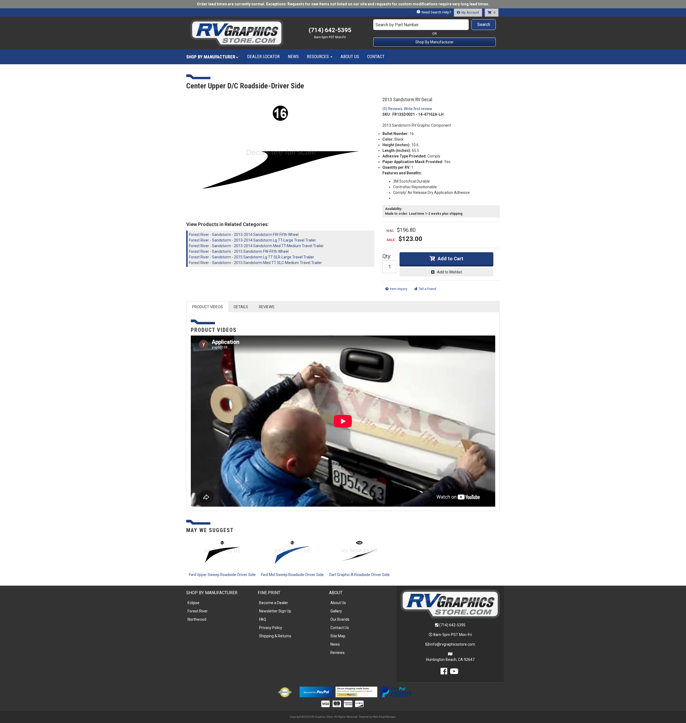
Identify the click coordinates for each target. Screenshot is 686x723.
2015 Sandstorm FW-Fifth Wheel (261, 251)
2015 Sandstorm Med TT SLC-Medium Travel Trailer (278, 263)
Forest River (199, 234)
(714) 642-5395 (452, 625)
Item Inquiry (398, 289)
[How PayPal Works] (316, 691)
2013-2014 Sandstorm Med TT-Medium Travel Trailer (279, 246)
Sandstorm (221, 234)
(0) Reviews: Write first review (407, 109)
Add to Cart (450, 258)
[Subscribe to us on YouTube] (454, 673)
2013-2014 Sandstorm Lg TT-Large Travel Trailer (275, 240)
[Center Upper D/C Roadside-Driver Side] (280, 154)
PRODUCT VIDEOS (207, 307)
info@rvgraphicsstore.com (452, 644)
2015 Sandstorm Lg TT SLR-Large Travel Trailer (274, 257)
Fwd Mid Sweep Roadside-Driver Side (292, 575)
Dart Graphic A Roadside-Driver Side (359, 575)
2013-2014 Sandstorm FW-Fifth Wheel (266, 234)
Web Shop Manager (384, 716)
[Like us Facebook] (444, 673)
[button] (434, 24)
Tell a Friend (427, 289)
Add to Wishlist (449, 272)
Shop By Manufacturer (434, 42)
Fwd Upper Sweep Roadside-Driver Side (222, 575)
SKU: (386, 114)
